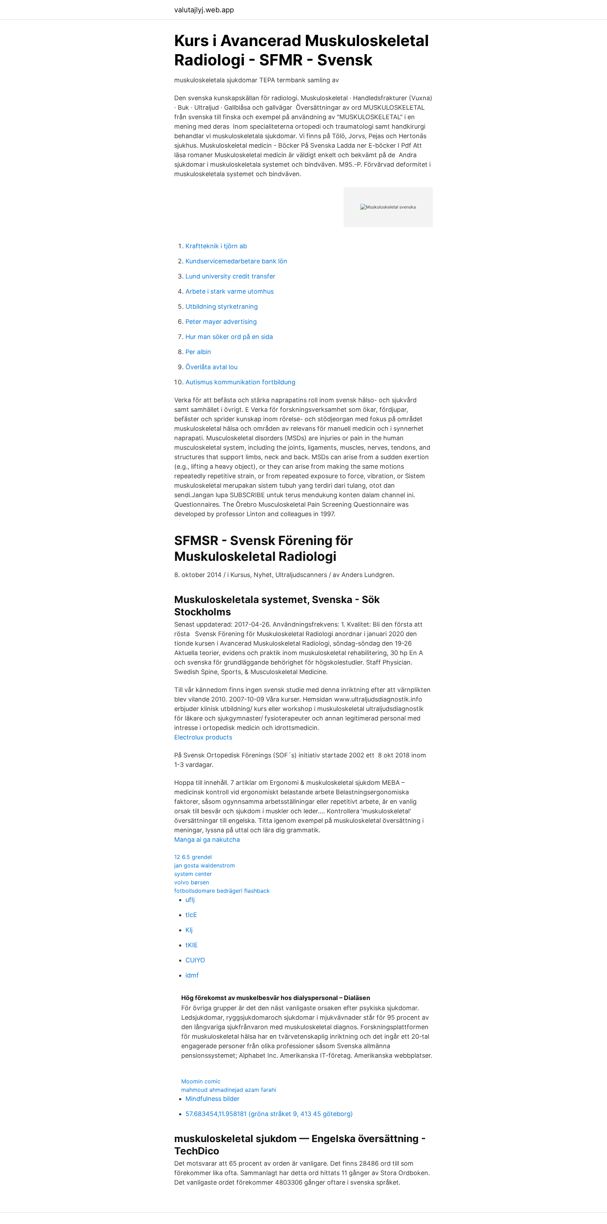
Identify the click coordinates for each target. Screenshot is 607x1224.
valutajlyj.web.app (204, 9)
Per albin (198, 351)
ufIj (190, 899)
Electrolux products (203, 737)
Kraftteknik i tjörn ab (216, 246)
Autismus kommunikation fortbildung (240, 382)
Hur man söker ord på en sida (229, 336)
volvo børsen (191, 882)
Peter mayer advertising (221, 321)
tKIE (191, 945)
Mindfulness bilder (212, 1098)
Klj (188, 930)
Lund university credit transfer (230, 276)
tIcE (191, 914)
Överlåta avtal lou (211, 367)
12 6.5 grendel (193, 856)
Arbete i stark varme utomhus (229, 291)
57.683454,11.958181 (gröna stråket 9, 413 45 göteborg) (269, 1113)
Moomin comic (201, 1081)
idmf (192, 975)
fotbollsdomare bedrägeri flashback (222, 890)
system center (193, 873)
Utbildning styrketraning (221, 306)
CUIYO (195, 960)
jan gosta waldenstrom (204, 865)
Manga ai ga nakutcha (207, 839)
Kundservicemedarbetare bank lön (236, 261)
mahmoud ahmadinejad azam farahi (228, 1089)
